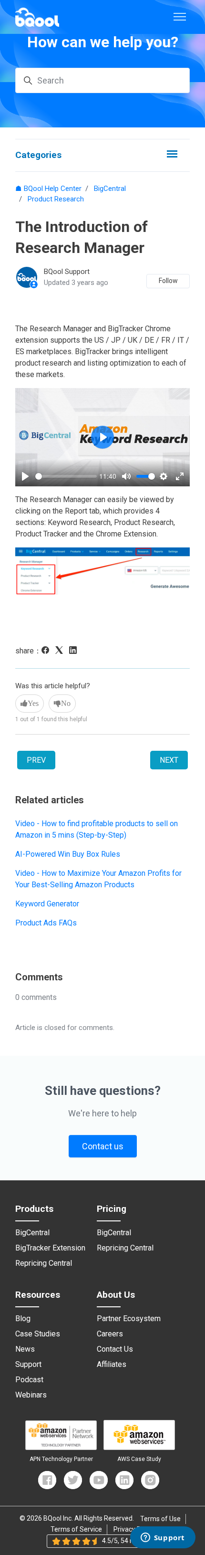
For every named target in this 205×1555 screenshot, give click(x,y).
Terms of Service (76, 1529)
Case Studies (37, 1334)
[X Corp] (61, 651)
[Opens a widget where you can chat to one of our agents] (162, 1538)
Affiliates (111, 1364)
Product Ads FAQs (46, 922)
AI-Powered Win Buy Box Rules (67, 854)
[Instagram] (150, 1480)
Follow (168, 280)
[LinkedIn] (75, 651)
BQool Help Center (53, 188)
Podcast (29, 1380)
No (66, 703)
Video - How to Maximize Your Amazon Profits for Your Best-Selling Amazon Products (98, 879)
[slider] (66, 476)
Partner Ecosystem (129, 1319)
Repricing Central (43, 1263)
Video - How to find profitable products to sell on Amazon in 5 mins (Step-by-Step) (96, 829)
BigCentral (110, 188)
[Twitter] (73, 1480)
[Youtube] (99, 1480)
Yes (33, 703)
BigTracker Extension (50, 1248)
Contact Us (115, 1349)
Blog (23, 1319)
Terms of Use (160, 1519)
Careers (110, 1334)
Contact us (102, 1146)
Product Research (56, 199)
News (25, 1349)
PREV (36, 760)
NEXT (169, 760)
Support (28, 1364)
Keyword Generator (47, 903)
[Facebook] (47, 651)
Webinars (31, 1395)
